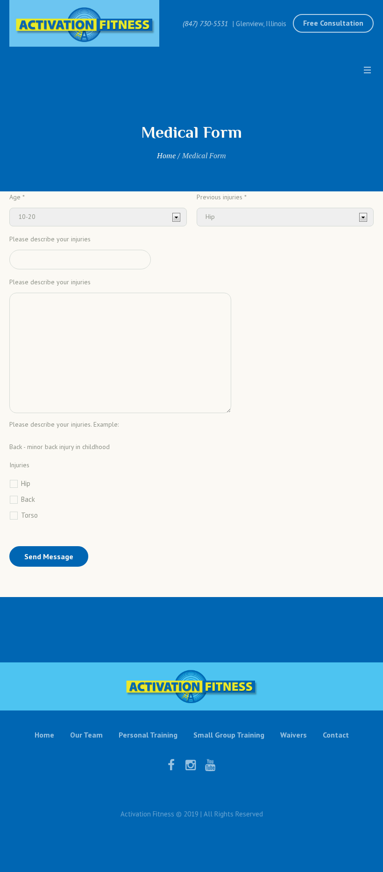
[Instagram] (190, 765)
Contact (336, 734)
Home (166, 155)
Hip (25, 483)
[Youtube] (210, 765)
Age (17, 197)
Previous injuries (221, 197)
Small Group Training (228, 734)
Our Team (86, 734)
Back (28, 499)
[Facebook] (171, 765)
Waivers (293, 734)
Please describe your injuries (50, 239)
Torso (29, 515)
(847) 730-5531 (205, 23)
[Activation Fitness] (191, 686)
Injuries (19, 465)
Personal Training (148, 734)
